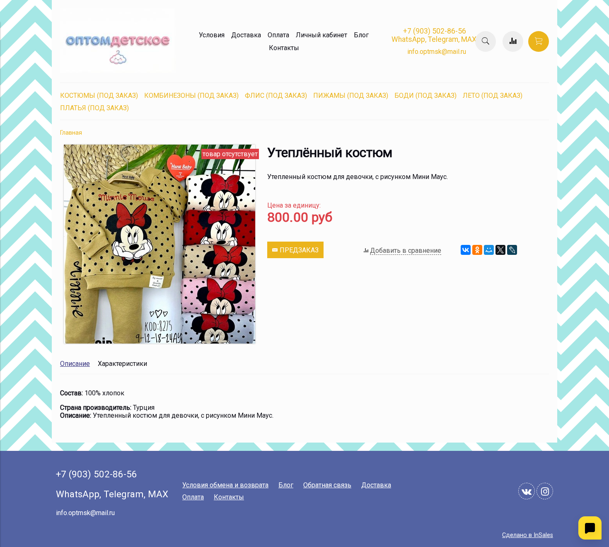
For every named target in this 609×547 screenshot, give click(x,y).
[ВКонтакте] (466, 250)
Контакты (284, 48)
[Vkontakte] (526, 491)
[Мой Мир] (489, 250)
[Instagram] (544, 491)
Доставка (246, 35)
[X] (500, 250)
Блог (361, 35)
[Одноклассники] (477, 250)
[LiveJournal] (512, 250)
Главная (71, 132)
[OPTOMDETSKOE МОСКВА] (118, 71)
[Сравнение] (513, 41)
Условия (212, 35)
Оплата (278, 35)
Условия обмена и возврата (225, 485)
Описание (75, 364)
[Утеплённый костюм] (159, 341)
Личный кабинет (321, 35)
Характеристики (122, 364)
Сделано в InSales (527, 535)
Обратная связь (327, 485)
